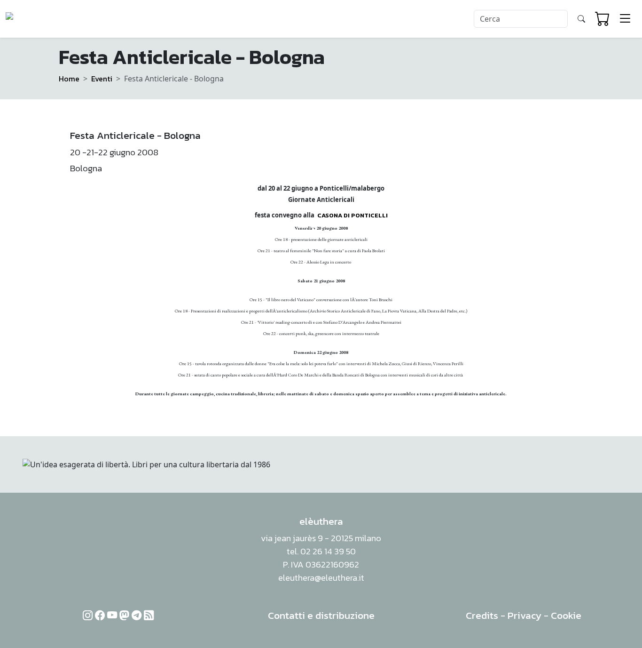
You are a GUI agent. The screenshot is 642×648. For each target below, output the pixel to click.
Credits (482, 615)
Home (69, 78)
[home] (42, 19)
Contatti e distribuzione (321, 615)
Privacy (524, 615)
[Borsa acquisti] (602, 19)
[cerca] (581, 19)
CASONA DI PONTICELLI (352, 215)
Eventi (101, 78)
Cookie (566, 615)
